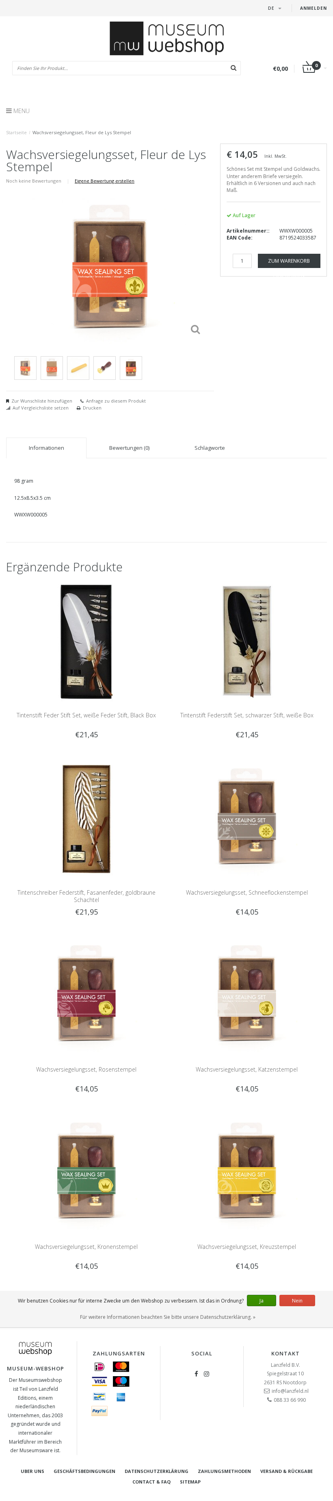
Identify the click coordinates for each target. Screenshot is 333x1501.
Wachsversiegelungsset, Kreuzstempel (246, 1246)
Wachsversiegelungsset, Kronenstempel (86, 1246)
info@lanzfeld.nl (290, 1391)
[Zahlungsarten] (99, 1367)
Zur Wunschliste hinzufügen (41, 401)
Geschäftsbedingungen (84, 1471)
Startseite (16, 132)
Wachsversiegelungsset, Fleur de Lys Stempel (81, 132)
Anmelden (313, 8)
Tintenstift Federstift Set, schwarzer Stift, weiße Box (247, 715)
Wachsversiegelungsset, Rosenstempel (86, 1069)
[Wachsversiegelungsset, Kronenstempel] (86, 1172)
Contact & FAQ (151, 1482)
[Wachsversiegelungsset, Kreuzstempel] (247, 1172)
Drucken (92, 408)
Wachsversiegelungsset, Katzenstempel (247, 1069)
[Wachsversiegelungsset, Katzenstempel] (247, 995)
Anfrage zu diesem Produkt (116, 401)
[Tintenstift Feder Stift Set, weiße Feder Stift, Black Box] (86, 641)
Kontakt (285, 1353)
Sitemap (190, 1482)
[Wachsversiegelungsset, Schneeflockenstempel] (247, 818)
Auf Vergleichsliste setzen (41, 408)
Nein (297, 1300)
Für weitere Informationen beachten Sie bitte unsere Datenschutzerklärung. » (167, 1317)
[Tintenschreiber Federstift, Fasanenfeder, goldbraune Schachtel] (86, 818)
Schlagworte (210, 447)
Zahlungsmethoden (224, 1471)
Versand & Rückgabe (286, 1471)
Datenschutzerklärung (156, 1471)
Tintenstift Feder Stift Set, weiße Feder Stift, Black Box (86, 715)
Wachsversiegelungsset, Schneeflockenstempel (247, 892)
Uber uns (32, 1471)
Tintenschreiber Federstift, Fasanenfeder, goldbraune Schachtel (86, 896)
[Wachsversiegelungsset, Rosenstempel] (86, 995)
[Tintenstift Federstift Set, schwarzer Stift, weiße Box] (247, 641)
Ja (261, 1300)
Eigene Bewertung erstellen (104, 181)
